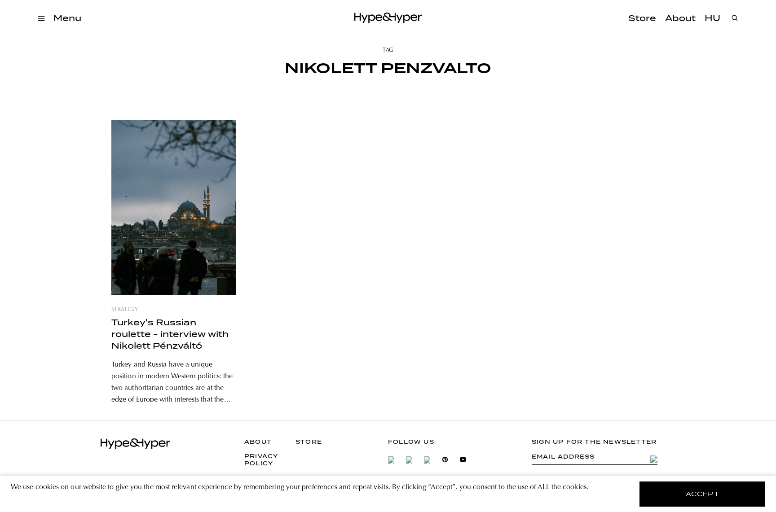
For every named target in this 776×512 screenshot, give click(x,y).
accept (702, 494)
